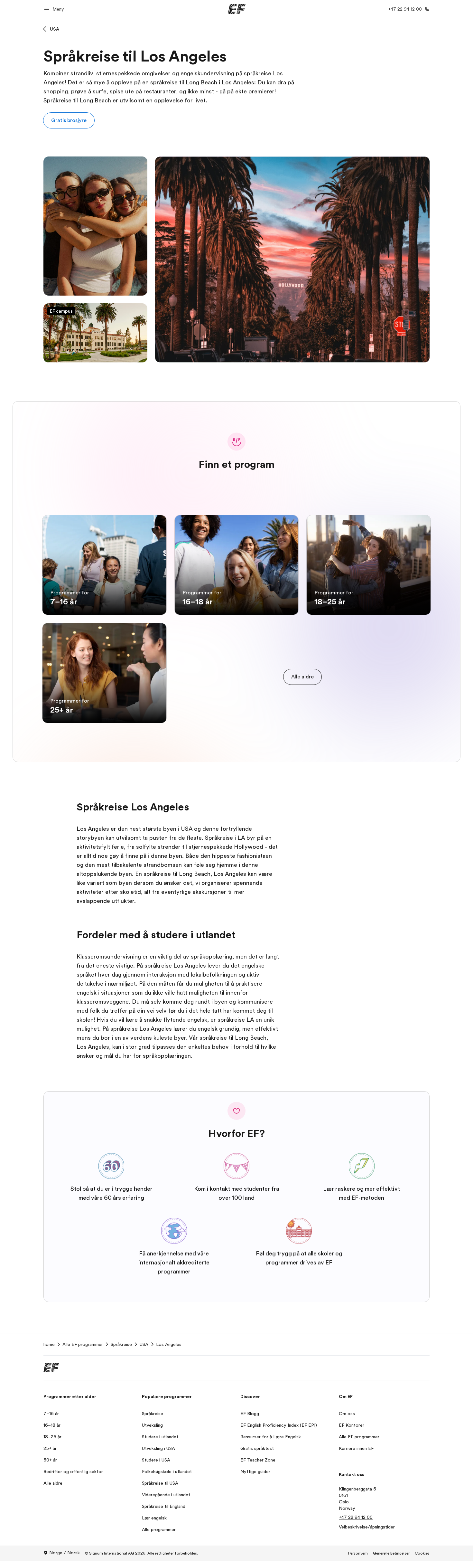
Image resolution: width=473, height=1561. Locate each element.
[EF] (237, 9)
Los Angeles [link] (168, 1344)
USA (54, 29)
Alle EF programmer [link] (82, 1344)
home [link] (49, 1344)
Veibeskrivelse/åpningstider (367, 1526)
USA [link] (144, 1344)
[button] (55, 9)
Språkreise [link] (121, 1344)
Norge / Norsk (64, 1552)
